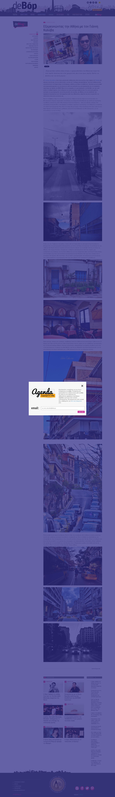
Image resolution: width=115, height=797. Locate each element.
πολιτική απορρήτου (76, 401)
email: (34, 408)
